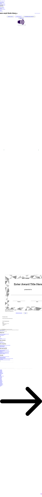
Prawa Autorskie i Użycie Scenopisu (4, 356)
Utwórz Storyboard (37, 13)
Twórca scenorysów (2, 334)
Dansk (1, 376)
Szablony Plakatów (2, 353)
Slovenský (1, 381)
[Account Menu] (1, 6)
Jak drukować (2, 335)
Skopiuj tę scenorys (10, 16)
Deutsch (1, 371)
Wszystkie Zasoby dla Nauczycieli (4, 352)
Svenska (1, 377)
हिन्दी (0, 375)
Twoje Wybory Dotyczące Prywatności (5, 359)
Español (1, 370)
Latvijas (1, 385)
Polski (1, 379)
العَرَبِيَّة (0, 374)
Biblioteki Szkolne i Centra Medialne (4, 351)
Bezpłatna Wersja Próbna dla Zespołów (5, 345)
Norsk (1, 378)
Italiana (1, 372)
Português (1, 373)
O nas (0, 338)
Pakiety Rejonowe (2, 350)
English (1, 369)
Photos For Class (2, 342)
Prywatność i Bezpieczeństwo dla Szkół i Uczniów (6, 358)
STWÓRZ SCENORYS (18, 16)
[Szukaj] (3, 2)
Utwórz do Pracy (2, 346)
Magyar (1, 382)
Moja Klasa (1, 341)
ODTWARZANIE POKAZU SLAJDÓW (28, 16)
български (1, 383)
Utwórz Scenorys (2, 330)
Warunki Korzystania (2, 357)
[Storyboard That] (6, 362)
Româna (1, 380)
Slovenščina (1, 384)
